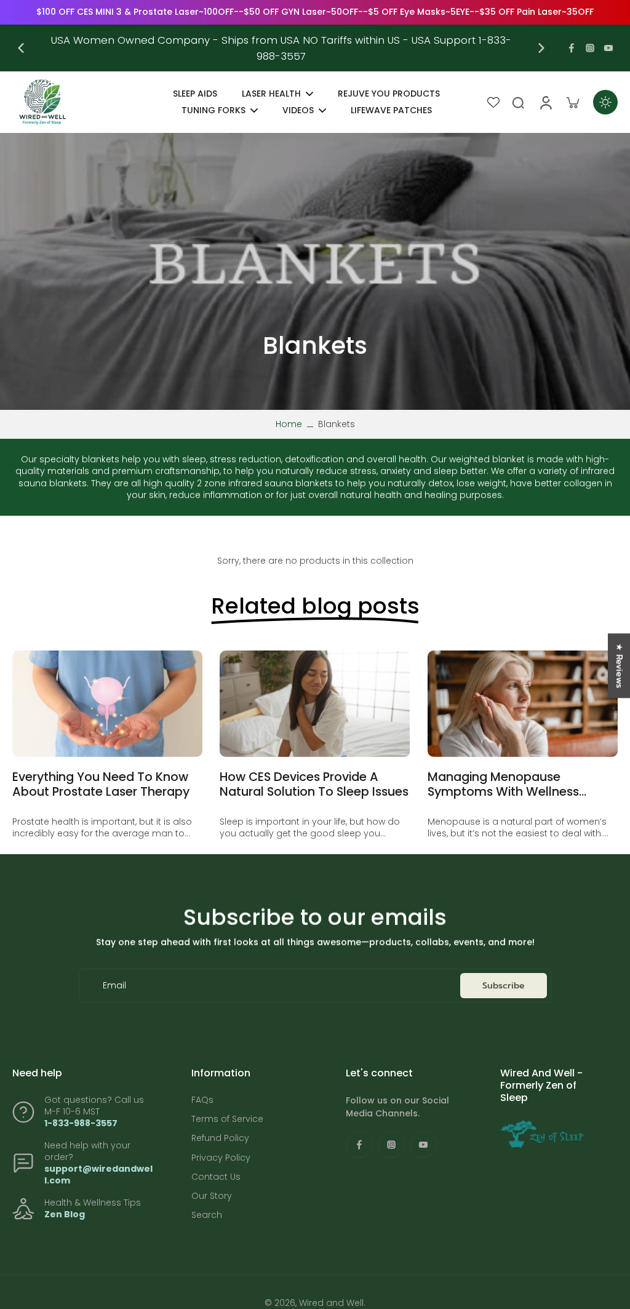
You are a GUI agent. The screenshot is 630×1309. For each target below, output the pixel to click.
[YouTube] (608, 48)
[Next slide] (541, 48)
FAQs (202, 1100)
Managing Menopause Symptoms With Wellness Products (503, 784)
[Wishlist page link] (493, 102)
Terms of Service (227, 1119)
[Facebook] (571, 48)
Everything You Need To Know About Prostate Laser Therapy (100, 784)
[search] (518, 102)
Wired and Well (331, 1303)
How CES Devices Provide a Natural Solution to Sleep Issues (314, 784)
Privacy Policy (220, 1158)
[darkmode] (605, 102)
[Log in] (545, 102)
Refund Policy (220, 1138)
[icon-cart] (572, 102)
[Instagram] (590, 48)
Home (289, 424)
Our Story (211, 1196)
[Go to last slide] (21, 48)
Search (206, 1215)
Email (114, 985)
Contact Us (216, 1177)
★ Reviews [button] (619, 665)
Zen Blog (64, 1214)
